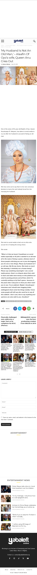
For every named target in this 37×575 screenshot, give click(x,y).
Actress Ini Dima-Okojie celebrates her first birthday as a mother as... (24, 506)
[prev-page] (17, 374)
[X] (20, 309)
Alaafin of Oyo (10, 301)
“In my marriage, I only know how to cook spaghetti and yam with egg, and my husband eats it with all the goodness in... (18, 347)
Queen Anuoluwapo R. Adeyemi (23, 301)
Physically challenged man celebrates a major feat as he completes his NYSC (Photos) (9, 321)
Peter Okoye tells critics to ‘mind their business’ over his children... (23, 487)
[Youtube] (28, 558)
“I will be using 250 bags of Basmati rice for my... (21, 525)
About (6, 569)
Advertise (12, 569)
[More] (33, 309)
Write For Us (21, 569)
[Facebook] (15, 309)
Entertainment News (10, 45)
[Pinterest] (24, 309)
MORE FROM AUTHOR (25, 332)
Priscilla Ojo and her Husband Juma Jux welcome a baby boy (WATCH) (30, 364)
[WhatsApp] (29, 309)
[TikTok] (18, 558)
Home (2, 45)
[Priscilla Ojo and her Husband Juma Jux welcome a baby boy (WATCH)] (30, 357)
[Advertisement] (18, 19)
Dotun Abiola (6, 64)
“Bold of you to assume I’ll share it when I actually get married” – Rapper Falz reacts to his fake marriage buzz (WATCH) (6, 366)
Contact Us (29, 569)
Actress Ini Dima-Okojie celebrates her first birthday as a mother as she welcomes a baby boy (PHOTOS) (30, 347)
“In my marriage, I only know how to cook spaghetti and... (23, 497)
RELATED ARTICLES (11, 332)
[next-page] (20, 374)
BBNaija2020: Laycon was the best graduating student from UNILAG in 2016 (28, 320)
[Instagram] (14, 558)
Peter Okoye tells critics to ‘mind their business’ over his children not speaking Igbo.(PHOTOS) (6, 347)
